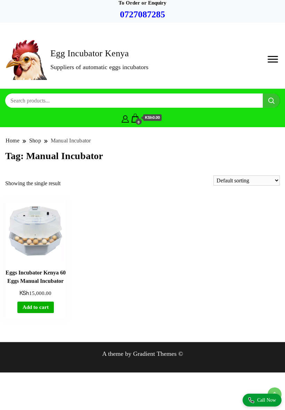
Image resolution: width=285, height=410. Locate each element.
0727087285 (142, 14)
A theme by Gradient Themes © (142, 353)
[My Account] (125, 117)
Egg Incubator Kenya (89, 53)
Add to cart (36, 307)
